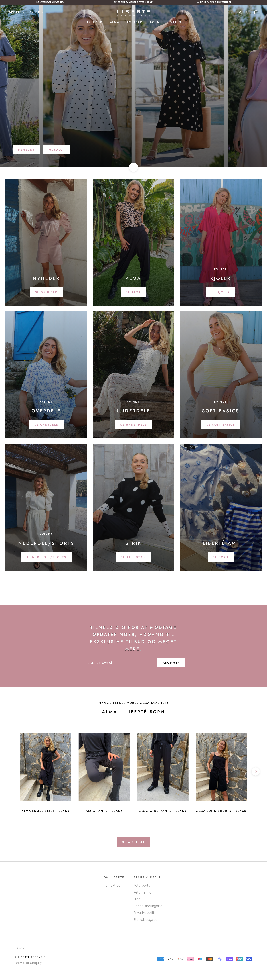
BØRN (155, 22)
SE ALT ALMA (133, 842)
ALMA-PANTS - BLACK (104, 811)
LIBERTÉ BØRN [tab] (145, 712)
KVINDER (134, 22)
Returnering (142, 892)
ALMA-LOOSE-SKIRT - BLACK (46, 811)
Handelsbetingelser (149, 906)
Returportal (142, 885)
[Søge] (248, 12)
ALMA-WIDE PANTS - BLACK (163, 811)
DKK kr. (15, 12)
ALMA (114, 22)
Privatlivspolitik (144, 913)
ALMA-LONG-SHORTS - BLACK (221, 811)
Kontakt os (112, 885)
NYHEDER (94, 22)
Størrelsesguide (145, 919)
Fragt (138, 899)
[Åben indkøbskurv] (256, 12)
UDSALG (174, 22)
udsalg (56, 150)
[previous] (11, 771)
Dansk (35, 12)
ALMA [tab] (109, 712)
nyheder (26, 150)
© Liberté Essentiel (31, 957)
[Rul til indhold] (133, 167)
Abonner (171, 663)
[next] (256, 771)
